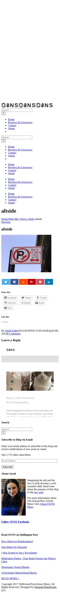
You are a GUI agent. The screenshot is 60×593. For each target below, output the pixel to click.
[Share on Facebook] (14, 282)
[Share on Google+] (32, 282)
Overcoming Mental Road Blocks (19, 572)
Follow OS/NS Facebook (15, 521)
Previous (5, 222)
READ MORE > (10, 578)
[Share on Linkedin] (49, 282)
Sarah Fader (11, 330)
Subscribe (7, 467)
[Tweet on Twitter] (6, 282)
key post (38, 492)
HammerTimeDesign (45, 587)
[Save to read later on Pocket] (40, 282)
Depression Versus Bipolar (15, 567)
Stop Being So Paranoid (14, 547)
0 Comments (13, 333)
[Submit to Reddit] (23, 282)
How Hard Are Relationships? (17, 541)
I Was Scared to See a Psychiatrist (19, 552)
